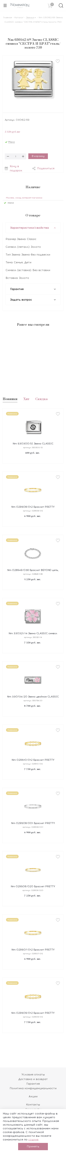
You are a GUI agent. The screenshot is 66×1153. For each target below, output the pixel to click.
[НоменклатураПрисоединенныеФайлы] (33, 81)
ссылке (33, 1139)
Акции (33, 1096)
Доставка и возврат (33, 1079)
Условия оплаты (33, 1074)
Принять (33, 1146)
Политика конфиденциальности (33, 1088)
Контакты (33, 1104)
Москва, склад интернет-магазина (24, 198)
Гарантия (33, 1083)
